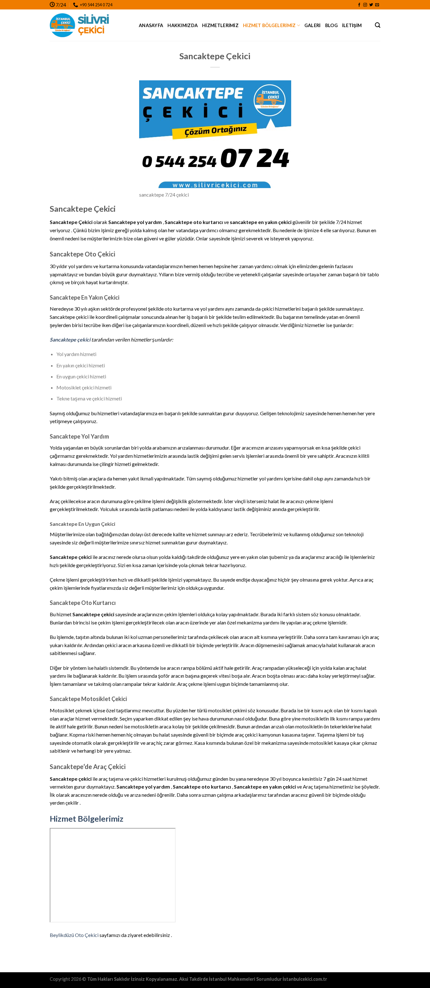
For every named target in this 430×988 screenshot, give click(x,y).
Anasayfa (151, 25)
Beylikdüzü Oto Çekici (74, 935)
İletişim (352, 25)
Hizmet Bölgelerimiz (269, 25)
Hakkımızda (182, 25)
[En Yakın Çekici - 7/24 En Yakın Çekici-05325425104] (89, 25)
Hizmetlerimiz (220, 25)
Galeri (312, 25)
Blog (331, 25)
